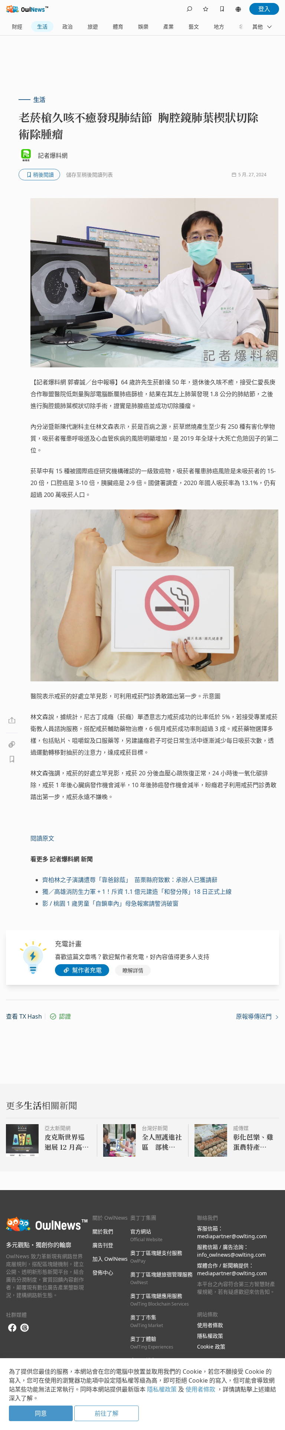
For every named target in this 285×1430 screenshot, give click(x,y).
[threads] (24, 1327)
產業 (168, 26)
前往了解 (106, 1413)
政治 (67, 26)
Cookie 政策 (211, 1346)
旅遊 (93, 26)
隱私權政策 (210, 1335)
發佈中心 (102, 1272)
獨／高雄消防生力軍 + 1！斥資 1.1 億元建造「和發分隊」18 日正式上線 (137, 892)
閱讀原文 (42, 838)
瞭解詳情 (132, 970)
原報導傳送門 (254, 1016)
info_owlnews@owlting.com (231, 1254)
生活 (42, 26)
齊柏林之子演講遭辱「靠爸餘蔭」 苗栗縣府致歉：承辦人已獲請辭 (129, 880)
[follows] (205, 9)
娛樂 (143, 26)
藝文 (194, 26)
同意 (41, 1413)
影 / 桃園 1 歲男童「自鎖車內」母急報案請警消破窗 (110, 903)
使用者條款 (210, 1325)
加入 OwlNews (110, 1258)
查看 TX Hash (24, 1016)
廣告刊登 (102, 1245)
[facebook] (12, 1328)
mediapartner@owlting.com (232, 1236)
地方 (219, 26)
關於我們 (102, 1231)
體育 (118, 26)
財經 (17, 26)
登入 (264, 9)
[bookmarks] (222, 9)
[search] (189, 9)
